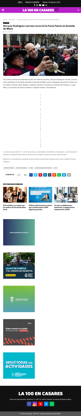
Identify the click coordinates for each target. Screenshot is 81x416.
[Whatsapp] (52, 404)
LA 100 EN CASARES (40, 393)
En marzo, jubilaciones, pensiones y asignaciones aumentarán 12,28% (64, 207)
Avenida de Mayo (9, 168)
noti (55, 168)
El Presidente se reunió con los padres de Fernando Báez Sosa (14, 207)
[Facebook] (29, 404)
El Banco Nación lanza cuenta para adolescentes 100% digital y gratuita (40, 207)
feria (31, 168)
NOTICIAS (6, 22)
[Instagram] (34, 404)
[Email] (46, 404)
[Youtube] (40, 404)
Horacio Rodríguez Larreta (43, 168)
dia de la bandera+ (21, 168)
